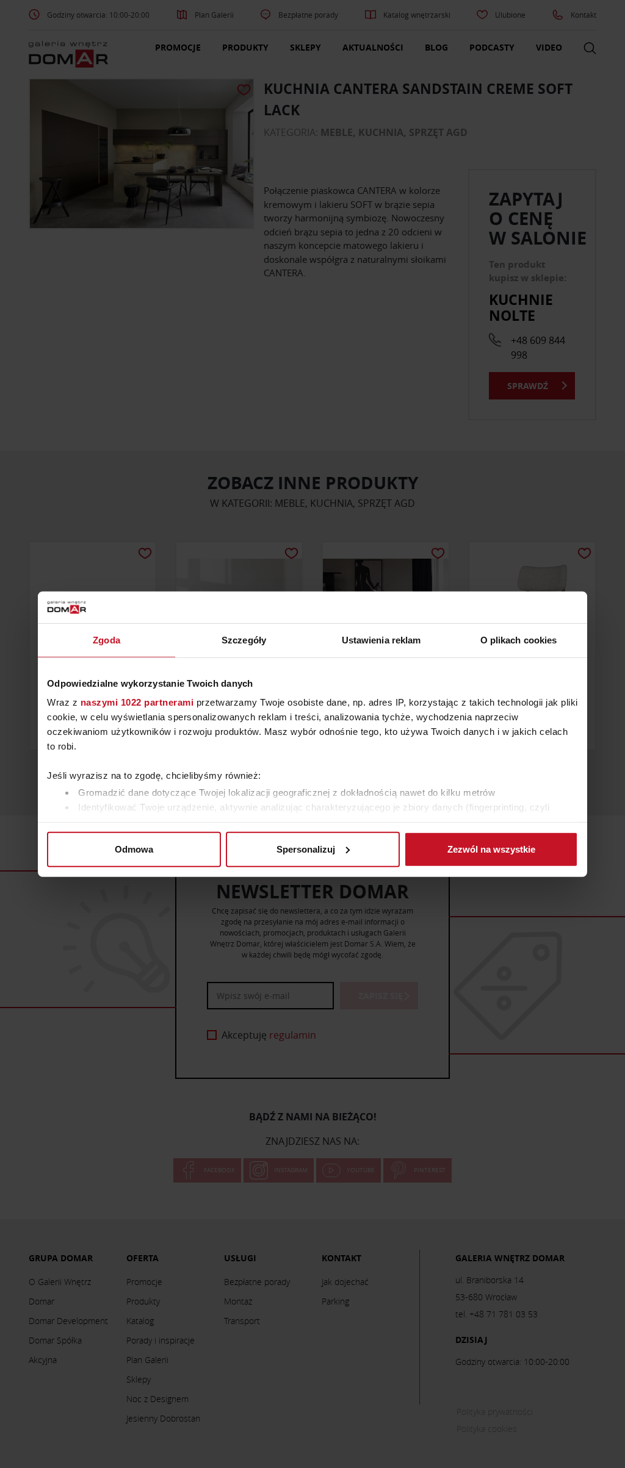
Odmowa (134, 849)
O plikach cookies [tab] (518, 640)
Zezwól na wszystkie (491, 849)
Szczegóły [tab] (244, 640)
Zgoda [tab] (106, 640)
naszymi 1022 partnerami (137, 702)
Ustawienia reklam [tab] (381, 640)
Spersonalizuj (305, 849)
